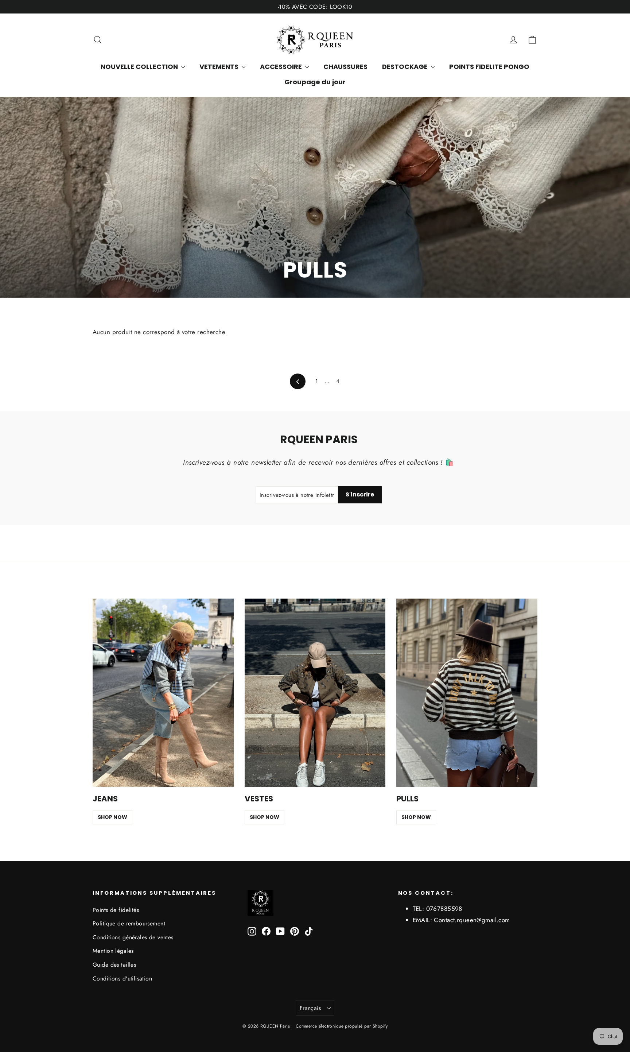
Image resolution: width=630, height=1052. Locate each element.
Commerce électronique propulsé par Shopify (342, 1026)
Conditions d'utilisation (122, 978)
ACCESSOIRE (281, 66)
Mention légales (113, 951)
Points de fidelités (116, 910)
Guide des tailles (114, 964)
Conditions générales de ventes (133, 937)
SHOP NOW (112, 817)
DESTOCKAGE (405, 66)
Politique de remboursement (129, 923)
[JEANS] (163, 693)
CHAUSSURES (345, 66)
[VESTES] (315, 693)
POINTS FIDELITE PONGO (489, 66)
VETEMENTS (219, 66)
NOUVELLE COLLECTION (140, 66)
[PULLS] (466, 693)
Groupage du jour (315, 81)
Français (310, 1008)
